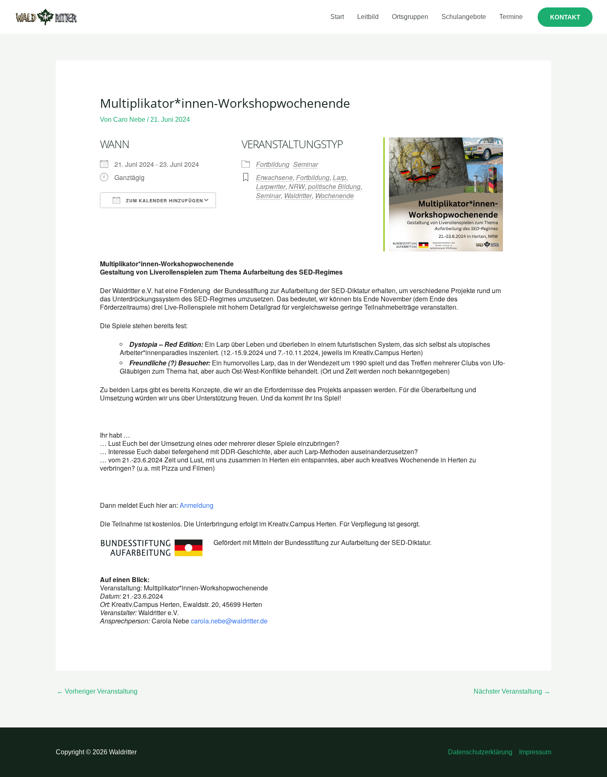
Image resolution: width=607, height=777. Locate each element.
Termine (511, 16)
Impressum (535, 752)
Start (337, 16)
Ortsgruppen (410, 16)
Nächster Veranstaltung (512, 691)
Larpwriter (270, 186)
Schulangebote (463, 16)
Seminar (305, 164)
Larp (339, 177)
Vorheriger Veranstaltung (97, 691)
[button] (565, 17)
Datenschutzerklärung (480, 752)
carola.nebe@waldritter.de (229, 620)
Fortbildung (272, 164)
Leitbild (368, 16)
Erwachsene (274, 177)
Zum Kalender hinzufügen (163, 200)
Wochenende (334, 195)
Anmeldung (196, 505)
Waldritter (298, 195)
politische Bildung (334, 186)
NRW (297, 186)
